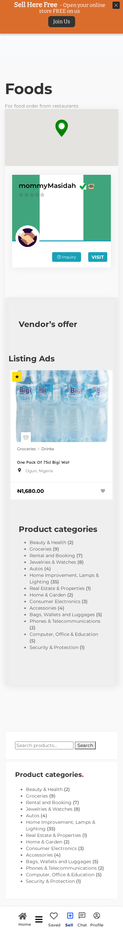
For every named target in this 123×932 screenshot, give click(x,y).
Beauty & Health (48, 542)
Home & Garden (48, 595)
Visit (98, 257)
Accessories (43, 608)
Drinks (47, 448)
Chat (82, 924)
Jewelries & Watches (53, 562)
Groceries (26, 448)
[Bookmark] (103, 491)
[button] (61, 128)
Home (24, 924)
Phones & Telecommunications (65, 621)
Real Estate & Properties (57, 588)
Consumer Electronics (55, 601)
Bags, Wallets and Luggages (62, 615)
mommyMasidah (47, 186)
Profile (96, 924)
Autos (36, 569)
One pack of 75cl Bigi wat (43, 462)
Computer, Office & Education (64, 634)
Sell (69, 924)
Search (85, 745)
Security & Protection (54, 647)
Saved (54, 924)
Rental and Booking (52, 555)
